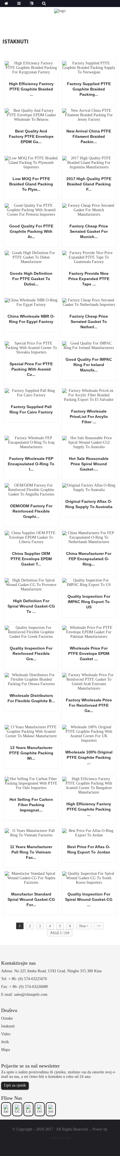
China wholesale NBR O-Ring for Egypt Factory (31, 319)
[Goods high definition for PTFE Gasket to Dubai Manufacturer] (31, 257)
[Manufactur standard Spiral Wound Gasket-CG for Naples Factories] (31, 878)
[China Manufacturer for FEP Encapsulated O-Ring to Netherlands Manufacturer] (88, 537)
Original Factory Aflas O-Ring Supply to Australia (88, 504)
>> (99, 926)
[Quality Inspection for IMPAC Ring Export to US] (88, 582)
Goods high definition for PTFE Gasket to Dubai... (31, 278)
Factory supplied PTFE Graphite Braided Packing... (89, 89)
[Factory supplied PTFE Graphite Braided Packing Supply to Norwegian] (88, 67)
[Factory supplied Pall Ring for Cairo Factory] (31, 392)
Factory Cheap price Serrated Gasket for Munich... (88, 231)
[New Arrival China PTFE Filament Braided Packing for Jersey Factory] (88, 115)
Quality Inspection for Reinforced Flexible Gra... (31, 653)
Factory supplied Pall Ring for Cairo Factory (31, 409)
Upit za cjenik (15, 1085)
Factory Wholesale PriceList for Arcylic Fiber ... (89, 416)
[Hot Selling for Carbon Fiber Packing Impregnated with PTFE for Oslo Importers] (31, 783)
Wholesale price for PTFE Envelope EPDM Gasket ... (88, 653)
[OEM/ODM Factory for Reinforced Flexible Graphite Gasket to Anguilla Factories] (31, 490)
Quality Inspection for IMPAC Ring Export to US (89, 601)
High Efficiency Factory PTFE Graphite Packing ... (88, 809)
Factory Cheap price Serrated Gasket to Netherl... (88, 321)
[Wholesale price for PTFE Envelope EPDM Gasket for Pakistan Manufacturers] (88, 632)
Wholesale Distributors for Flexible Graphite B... (31, 698)
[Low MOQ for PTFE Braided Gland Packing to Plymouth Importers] (31, 162)
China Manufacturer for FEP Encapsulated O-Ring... (88, 558)
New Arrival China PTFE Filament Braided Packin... (88, 136)
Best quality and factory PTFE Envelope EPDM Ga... (31, 136)
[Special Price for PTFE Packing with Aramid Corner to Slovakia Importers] (31, 347)
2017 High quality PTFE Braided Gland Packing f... (88, 184)
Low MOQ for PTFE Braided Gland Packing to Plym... (31, 184)
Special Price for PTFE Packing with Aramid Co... (31, 369)
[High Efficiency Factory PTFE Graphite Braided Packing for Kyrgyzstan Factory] (31, 67)
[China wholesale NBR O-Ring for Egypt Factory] (31, 302)
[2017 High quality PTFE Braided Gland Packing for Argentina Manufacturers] (88, 162)
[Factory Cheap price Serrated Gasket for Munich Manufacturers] (88, 210)
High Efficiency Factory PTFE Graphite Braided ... (31, 89)
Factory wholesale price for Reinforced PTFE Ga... (89, 705)
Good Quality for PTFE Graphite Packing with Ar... (31, 231)
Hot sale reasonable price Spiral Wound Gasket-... (89, 463)
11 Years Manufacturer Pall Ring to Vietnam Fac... (31, 852)
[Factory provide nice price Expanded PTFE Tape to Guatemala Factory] (88, 257)
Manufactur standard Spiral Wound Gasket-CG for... (31, 899)
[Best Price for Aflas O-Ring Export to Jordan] (88, 833)
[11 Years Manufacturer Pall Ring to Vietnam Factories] (31, 833)
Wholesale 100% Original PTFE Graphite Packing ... (88, 757)
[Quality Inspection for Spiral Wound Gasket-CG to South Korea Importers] (88, 878)
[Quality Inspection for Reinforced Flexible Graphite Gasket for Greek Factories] (31, 632)
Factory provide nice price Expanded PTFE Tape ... (88, 278)
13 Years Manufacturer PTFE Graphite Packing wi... (31, 752)
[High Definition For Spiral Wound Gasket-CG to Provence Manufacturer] (31, 584)
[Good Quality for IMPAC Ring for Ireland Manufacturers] (88, 345)
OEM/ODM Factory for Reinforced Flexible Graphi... (31, 511)
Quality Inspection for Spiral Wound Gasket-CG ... (88, 899)
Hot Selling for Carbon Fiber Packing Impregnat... (31, 804)
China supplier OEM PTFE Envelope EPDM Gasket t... (31, 558)
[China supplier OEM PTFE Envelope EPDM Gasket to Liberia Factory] (31, 537)
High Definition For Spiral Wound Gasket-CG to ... (31, 606)
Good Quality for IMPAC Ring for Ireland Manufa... (89, 364)
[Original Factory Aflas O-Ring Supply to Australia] (88, 487)
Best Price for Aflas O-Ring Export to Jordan (88, 849)
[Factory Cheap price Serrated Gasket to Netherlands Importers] (88, 302)
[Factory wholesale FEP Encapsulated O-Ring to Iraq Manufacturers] (31, 442)
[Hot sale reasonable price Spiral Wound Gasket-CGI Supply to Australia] (88, 442)
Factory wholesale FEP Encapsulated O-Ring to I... (31, 463)
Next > (83, 926)
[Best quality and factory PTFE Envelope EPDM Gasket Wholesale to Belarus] (31, 115)
